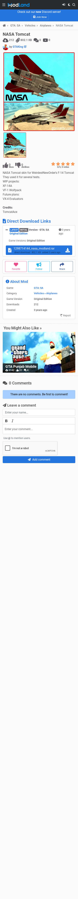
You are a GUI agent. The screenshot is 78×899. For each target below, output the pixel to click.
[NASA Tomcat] (39, 91)
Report (67, 315)
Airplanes (45, 25)
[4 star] (67, 164)
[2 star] (58, 164)
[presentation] (6, 352)
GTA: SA (38, 287)
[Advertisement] (39, 506)
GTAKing (18, 46)
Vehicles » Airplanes (45, 293)
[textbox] (39, 429)
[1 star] (53, 164)
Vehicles (30, 25)
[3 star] (63, 164)
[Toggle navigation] (4, 4)
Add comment (41, 459)
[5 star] (72, 164)
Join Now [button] (41, 17)
